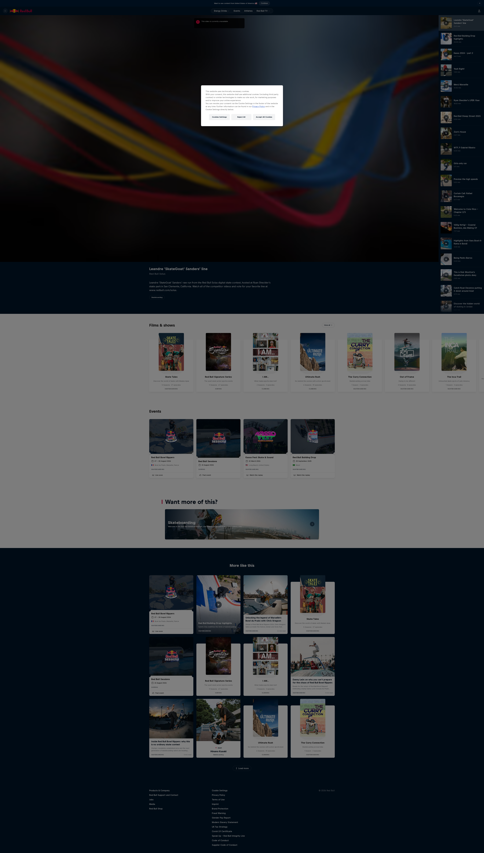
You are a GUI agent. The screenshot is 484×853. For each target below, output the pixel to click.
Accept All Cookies (264, 117)
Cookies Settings (219, 117)
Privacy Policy (258, 106)
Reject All (241, 117)
